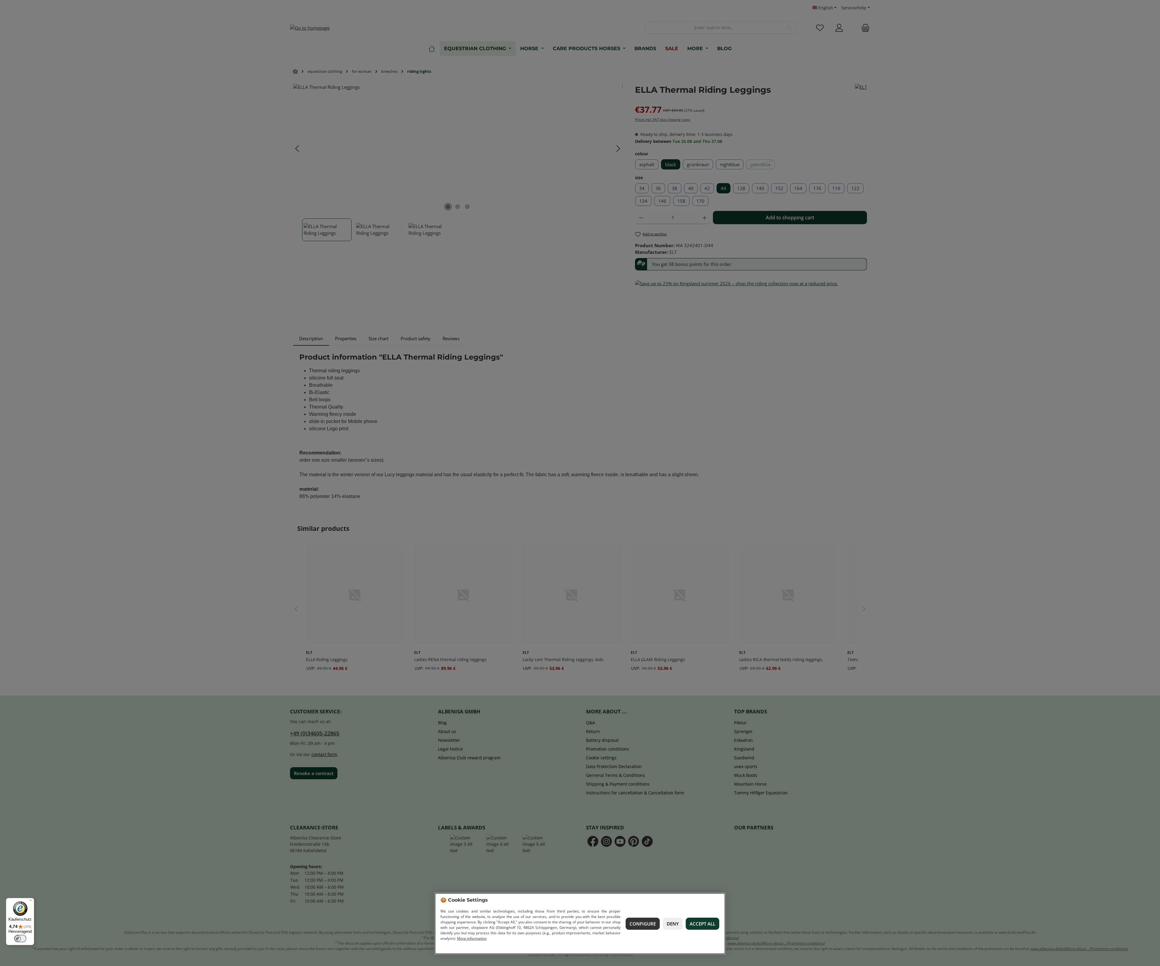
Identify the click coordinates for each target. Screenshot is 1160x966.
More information (472, 938)
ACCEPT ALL (702, 924)
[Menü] (30, 901)
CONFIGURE (643, 924)
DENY (673, 924)
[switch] (20, 938)
